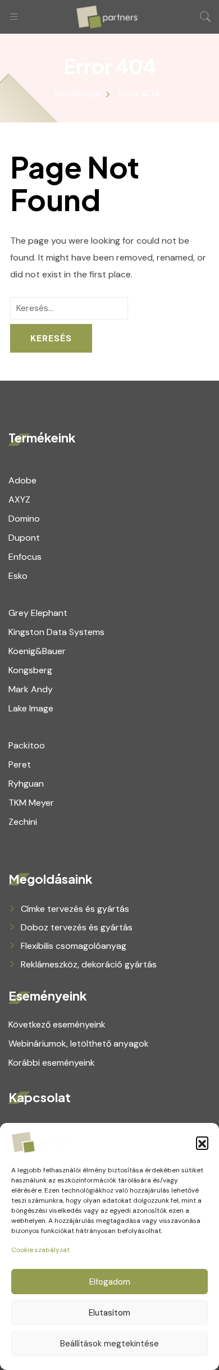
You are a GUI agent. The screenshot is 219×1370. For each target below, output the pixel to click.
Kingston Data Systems (56, 632)
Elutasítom (109, 1312)
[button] (202, 1142)
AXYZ (19, 499)
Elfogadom (109, 1281)
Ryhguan (26, 783)
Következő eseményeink (57, 1024)
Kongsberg (30, 670)
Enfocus (25, 557)
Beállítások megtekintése (109, 1343)
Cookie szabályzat (40, 1249)
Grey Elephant (37, 613)
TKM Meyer (31, 803)
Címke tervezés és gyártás (75, 909)
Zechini (22, 822)
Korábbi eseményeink (51, 1062)
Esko (18, 576)
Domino (24, 518)
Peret (19, 764)
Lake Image (30, 708)
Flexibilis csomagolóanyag (73, 946)
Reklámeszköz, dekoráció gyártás (89, 964)
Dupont (24, 538)
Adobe (22, 480)
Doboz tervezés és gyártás (77, 927)
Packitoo (26, 745)
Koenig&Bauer (37, 651)
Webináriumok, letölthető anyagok (78, 1043)
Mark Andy (30, 689)
